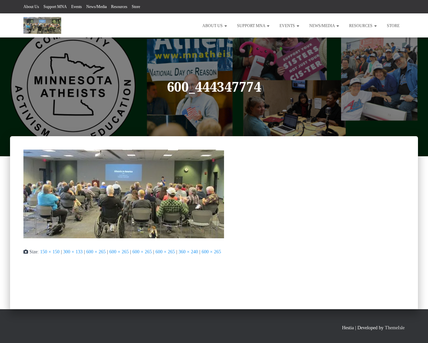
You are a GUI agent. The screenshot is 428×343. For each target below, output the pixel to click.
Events (76, 6)
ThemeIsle (395, 327)
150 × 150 (50, 251)
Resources (119, 6)
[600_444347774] (123, 193)
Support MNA (55, 6)
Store (136, 6)
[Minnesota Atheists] (42, 25)
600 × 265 (96, 251)
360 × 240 (188, 251)
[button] (225, 25)
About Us (31, 6)
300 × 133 (73, 251)
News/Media (96, 6)
